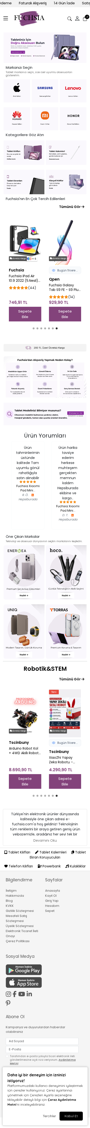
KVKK (10, 905)
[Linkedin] (30, 993)
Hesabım (52, 905)
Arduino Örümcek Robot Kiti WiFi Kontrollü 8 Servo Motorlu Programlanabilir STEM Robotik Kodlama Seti (68, 750)
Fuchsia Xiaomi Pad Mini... (28, 508)
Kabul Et (71, 1116)
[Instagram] (9, 993)
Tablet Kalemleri (52, 852)
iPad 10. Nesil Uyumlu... (67, 493)
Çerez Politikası (18, 941)
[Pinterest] (9, 1003)
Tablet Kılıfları (19, 852)
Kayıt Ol (51, 895)
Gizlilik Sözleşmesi (20, 911)
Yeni (18, 692)
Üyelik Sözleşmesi (20, 926)
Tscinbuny (23, 751)
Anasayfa (52, 890)
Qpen (18, 279)
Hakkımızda (15, 895)
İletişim (11, 890)
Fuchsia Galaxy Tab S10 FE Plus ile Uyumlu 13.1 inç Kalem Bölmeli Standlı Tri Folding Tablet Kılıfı (67, 287)
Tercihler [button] (49, 1116)
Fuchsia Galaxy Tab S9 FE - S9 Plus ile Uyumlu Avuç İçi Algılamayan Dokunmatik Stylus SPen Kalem (28, 287)
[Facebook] (15, 993)
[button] (5, 19)
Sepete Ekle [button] (29, 314)
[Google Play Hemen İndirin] (22, 969)
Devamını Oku (45, 840)
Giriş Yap (52, 900)
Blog (9, 900)
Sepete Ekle (69, 314)
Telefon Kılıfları (21, 866)
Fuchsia (60, 279)
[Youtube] (22, 993)
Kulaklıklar (77, 866)
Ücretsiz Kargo (23, 258)
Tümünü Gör (70, 206)
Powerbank (52, 866)
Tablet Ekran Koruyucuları (58, 855)
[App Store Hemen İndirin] (22, 982)
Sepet (49, 911)
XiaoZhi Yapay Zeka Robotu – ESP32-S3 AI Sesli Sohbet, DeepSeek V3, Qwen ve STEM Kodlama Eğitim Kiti (29, 760)
